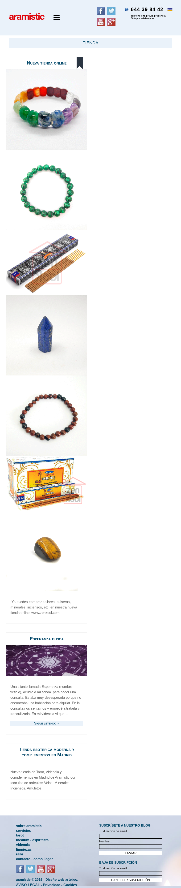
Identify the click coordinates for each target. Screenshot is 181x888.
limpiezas (24, 849)
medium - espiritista (32, 839)
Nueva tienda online (46, 62)
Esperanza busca (47, 638)
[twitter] (30, 872)
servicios (23, 830)
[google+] (51, 872)
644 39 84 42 (148, 13)
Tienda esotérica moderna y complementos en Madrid (46, 752)
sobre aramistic (28, 825)
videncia (23, 844)
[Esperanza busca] (46, 660)
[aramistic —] (24, 20)
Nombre (104, 841)
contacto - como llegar (34, 858)
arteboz (71, 879)
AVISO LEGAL (28, 885)
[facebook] (20, 872)
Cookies (70, 885)
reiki (19, 854)
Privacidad (51, 885)
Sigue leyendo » (46, 723)
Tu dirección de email (113, 831)
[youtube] (41, 872)
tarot (20, 835)
